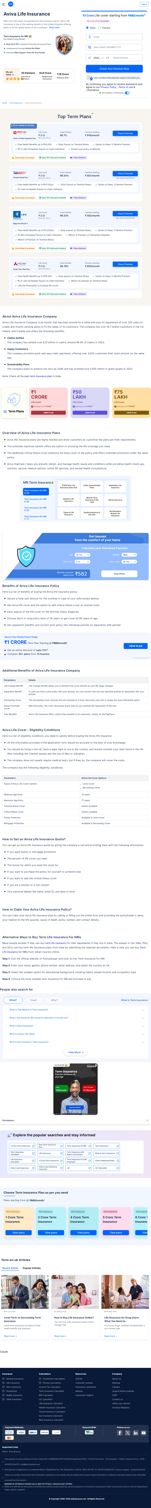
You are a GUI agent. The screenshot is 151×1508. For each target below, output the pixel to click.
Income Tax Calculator (49, 1387)
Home (4, 103)
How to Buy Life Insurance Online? (74, 1317)
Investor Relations (120, 1407)
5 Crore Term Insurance (112, 1219)
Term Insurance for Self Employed (77, 1160)
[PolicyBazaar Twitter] (128, 1433)
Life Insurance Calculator (16, 1160)
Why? (54, 1000)
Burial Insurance (115, 500)
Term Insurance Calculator (17, 1153)
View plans (19, 1232)
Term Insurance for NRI (76, 1146)
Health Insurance (14, 1395)
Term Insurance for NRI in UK (35, 517)
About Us (116, 1378)
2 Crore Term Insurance (49, 1160)
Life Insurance (45, 1153)
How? (34, 1000)
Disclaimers (8, 1120)
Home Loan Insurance (20, 1168)
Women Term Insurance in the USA (92, 500)
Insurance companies (86, 1387)
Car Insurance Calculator (51, 1415)
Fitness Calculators (52, 1383)
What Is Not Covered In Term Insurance (28, 1042)
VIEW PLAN (48, 413)
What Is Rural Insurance (20, 1025)
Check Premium (125, 133)
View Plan (135, 646)
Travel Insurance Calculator (52, 1411)
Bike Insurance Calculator (51, 1420)
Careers (116, 1387)
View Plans (119, 573)
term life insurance (55, 943)
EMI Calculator (46, 1395)
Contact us (117, 1399)
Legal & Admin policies (123, 1391)
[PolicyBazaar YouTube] (143, 1433)
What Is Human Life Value (21, 1034)
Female (106, 27)
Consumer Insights (84, 1395)
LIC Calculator (101, 1168)
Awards (79, 1391)
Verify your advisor (121, 1403)
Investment (11, 1391)
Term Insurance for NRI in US (35, 491)
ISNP (114, 1395)
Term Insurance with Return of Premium (75, 1153)
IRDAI (4, 1452)
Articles (79, 1378)
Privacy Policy (109, 87)
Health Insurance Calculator (52, 1407)
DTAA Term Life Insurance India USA (68, 486)
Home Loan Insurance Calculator (48, 1168)
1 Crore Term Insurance (20, 1146)
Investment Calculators (54, 1378)
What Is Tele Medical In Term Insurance (28, 1009)
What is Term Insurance (105, 1153)
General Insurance (14, 1378)
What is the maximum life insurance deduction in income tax (38, 1017)
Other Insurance (14, 1399)
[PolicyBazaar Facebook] (120, 1433)
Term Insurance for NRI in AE (35, 500)
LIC (68, 1168)
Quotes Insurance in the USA (92, 513)
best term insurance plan (38, 376)
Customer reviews (84, 1383)
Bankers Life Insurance (68, 500)
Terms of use (126, 87)
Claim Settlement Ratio (104, 1160)
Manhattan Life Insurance (115, 486)
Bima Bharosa (14, 1452)
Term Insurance (16, 103)
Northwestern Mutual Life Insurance (115, 513)
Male (92, 27)
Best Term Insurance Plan (47, 1146)
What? (13, 1000)
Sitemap (116, 1383)
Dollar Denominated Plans (91, 486)
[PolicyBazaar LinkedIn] (135, 1433)
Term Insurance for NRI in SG (35, 508)
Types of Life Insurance (68, 513)
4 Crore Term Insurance (79, 1219)
